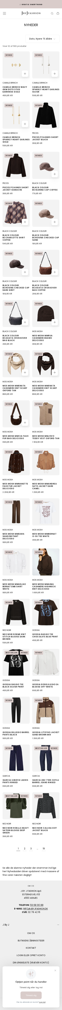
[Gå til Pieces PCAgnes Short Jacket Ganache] (16, 165)
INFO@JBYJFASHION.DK (35, 908)
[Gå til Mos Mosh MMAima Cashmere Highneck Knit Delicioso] (45, 562)
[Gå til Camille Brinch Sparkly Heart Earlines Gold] (16, 115)
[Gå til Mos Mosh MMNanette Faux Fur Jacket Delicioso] (16, 461)
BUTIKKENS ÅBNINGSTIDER (31, 940)
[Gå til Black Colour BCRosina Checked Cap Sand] (45, 213)
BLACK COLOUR (39, 183)
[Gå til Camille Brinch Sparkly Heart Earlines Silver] (45, 64)
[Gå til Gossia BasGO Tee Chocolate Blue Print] (45, 612)
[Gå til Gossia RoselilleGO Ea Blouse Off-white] (45, 662)
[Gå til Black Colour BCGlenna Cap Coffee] (45, 165)
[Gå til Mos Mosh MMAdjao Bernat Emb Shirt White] (16, 562)
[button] (4, 13)
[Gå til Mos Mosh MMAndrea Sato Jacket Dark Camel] (45, 461)
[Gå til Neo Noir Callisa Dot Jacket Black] (45, 805)
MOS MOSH (37, 331)
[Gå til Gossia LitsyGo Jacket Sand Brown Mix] (45, 710)
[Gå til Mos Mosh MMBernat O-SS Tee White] (45, 511)
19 (44, 848)
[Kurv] (57, 14)
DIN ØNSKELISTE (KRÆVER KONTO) (31, 962)
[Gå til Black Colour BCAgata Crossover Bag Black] (16, 313)
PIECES (35, 133)
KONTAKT (31, 947)
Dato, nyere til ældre (40, 38)
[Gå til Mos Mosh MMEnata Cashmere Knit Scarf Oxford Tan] (16, 363)
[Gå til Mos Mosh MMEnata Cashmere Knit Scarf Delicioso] (45, 363)
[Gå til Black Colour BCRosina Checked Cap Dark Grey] (16, 263)
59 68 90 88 (36, 905)
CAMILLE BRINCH (10, 82)
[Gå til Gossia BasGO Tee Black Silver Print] (16, 662)
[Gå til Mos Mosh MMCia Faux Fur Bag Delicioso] (16, 413)
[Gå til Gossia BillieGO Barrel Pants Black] (16, 710)
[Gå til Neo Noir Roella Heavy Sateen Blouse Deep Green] (16, 805)
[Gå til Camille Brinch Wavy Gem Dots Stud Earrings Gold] (16, 64)
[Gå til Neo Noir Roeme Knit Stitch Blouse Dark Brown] (16, 612)
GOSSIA (36, 630)
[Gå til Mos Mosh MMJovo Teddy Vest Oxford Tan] (45, 413)
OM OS (31, 933)
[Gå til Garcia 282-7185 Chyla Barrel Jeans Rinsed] (45, 758)
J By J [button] (6, 925)
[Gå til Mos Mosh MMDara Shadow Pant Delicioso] (16, 511)
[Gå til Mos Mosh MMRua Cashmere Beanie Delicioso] (45, 313)
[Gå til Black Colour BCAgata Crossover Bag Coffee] (45, 263)
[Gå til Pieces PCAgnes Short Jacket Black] (45, 115)
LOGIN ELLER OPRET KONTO (31, 955)
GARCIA (6, 776)
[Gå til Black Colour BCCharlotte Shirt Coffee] (16, 213)
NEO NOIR (7, 630)
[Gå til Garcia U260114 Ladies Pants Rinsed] (16, 758)
